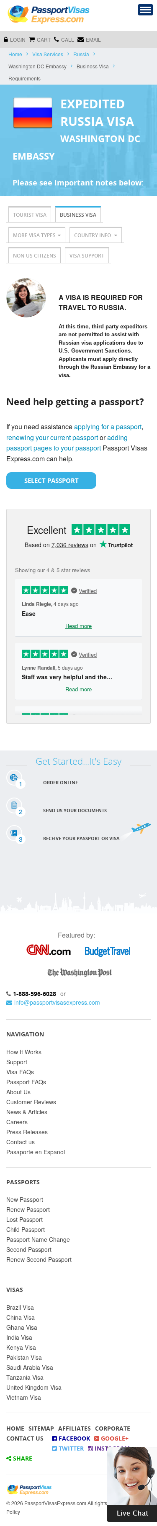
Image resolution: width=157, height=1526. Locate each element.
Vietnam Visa (23, 1397)
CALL (67, 39)
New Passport (24, 1199)
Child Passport (25, 1229)
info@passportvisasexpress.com (57, 1002)
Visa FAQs (20, 1072)
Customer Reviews (31, 1102)
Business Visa (78, 214)
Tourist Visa (29, 214)
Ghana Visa (21, 1327)
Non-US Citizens (34, 255)
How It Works (23, 1052)
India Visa (19, 1337)
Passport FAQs (26, 1082)
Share (21, 1458)
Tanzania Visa (25, 1377)
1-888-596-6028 (34, 994)
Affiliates (74, 1428)
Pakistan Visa (24, 1357)
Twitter (70, 1448)
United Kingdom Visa (34, 1387)
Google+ (114, 1438)
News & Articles (26, 1112)
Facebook (73, 1438)
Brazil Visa (20, 1307)
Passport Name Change (38, 1239)
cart (44, 39)
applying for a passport (108, 426)
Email (93, 39)
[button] (132, 1483)
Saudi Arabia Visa (29, 1367)
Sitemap (41, 1428)
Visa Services (47, 54)
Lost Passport (24, 1219)
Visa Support (86, 255)
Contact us (20, 1142)
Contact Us (25, 1438)
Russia (81, 54)
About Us (18, 1092)
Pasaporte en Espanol (35, 1152)
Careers (17, 1122)
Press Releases (27, 1132)
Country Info (93, 235)
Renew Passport (28, 1209)
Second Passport (28, 1249)
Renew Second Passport (39, 1259)
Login (18, 39)
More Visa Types (34, 235)
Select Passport (51, 480)
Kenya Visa (21, 1347)
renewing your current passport (52, 437)
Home (15, 54)
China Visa (20, 1317)
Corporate (112, 1428)
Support (16, 1062)
